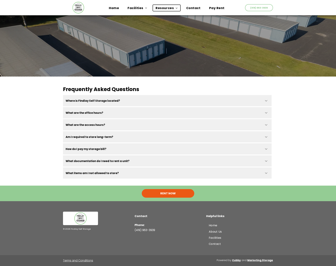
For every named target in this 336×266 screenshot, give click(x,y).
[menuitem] (115, 8)
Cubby (236, 260)
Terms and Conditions (78, 260)
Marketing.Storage (260, 260)
